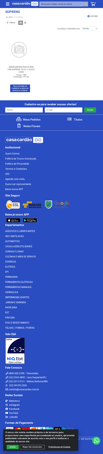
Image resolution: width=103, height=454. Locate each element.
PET (7, 312)
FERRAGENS (11, 277)
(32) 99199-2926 (18, 385)
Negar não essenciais (32, 447)
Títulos (77, 119)
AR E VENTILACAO (14, 236)
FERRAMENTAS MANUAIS (18, 287)
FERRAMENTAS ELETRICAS (19, 282)
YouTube (13, 413)
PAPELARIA (11, 307)
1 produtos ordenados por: (68, 28)
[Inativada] (51, 351)
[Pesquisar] (85, 4)
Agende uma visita (15, 179)
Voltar (94, 16)
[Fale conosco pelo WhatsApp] (96, 441)
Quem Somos (12, 153)
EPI (7, 272)
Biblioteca (14, 401)
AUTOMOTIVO (12, 241)
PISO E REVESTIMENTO (17, 322)
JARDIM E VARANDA (15, 302)
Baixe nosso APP (14, 189)
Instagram (14, 405)
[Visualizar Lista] (25, 23)
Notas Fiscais (31, 126)
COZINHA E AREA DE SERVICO (20, 256)
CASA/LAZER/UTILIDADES (18, 246)
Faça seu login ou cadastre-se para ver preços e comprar (20, 88)
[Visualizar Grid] (20, 23)
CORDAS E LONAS (14, 251)
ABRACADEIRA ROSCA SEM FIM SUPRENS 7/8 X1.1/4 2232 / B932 (21, 69)
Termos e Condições (16, 169)
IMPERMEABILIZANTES (17, 297)
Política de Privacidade (17, 163)
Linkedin (13, 417)
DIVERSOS (10, 261)
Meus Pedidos (31, 119)
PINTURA (10, 317)
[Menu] (7, 4)
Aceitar (13, 447)
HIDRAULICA (11, 292)
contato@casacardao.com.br (24, 389)
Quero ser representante (18, 184)
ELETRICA (10, 266)
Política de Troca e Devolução (20, 158)
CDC (7, 174)
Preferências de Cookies (59, 447)
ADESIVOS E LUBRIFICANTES (20, 231)
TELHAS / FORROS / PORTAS (20, 328)
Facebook (14, 409)
